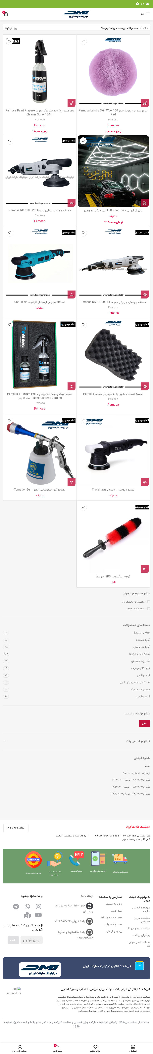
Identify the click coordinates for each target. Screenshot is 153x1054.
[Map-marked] (27, 915)
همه (147, 766)
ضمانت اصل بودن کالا (139, 944)
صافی (144, 723)
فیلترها (9, 28)
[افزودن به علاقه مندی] (83, 41)
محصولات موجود (136, 609)
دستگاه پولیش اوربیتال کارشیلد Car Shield (39, 302)
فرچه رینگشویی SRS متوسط (113, 577)
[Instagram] (38, 906)
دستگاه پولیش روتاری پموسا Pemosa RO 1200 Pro (40, 210)
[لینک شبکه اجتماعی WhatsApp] (142, 4)
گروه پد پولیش (141, 647)
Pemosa (113, 120)
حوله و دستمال (141, 633)
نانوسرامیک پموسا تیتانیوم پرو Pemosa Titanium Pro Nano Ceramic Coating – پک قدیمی (39, 396)
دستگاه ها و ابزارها (139, 654)
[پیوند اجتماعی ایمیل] (147, 4)
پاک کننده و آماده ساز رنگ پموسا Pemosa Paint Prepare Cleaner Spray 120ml (40, 113)
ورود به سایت (114, 904)
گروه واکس (143, 675)
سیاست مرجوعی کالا (138, 928)
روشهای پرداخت (140, 935)
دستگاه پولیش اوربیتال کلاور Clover (113, 490)
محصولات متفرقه (140, 690)
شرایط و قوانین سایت (141, 909)
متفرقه (113, 216)
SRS (113, 582)
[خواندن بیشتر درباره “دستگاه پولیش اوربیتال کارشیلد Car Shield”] (72, 294)
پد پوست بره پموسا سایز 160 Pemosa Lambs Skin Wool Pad (113, 113)
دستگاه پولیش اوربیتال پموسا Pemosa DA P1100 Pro (113, 302)
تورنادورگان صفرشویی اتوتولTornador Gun (40, 490)
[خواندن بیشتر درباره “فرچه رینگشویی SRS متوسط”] (145, 569)
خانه (145, 28)
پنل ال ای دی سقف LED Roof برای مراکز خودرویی (113, 210)
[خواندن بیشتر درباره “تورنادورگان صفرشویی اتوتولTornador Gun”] (72, 482)
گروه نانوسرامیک (140, 668)
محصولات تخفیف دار (134, 602)
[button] (145, 103)
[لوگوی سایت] (76, 14)
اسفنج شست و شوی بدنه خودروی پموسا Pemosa (113, 394)
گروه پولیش (143, 696)
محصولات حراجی (113, 924)
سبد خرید (117, 911)
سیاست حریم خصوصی (142, 920)
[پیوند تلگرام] (137, 4)
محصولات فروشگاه (112, 918)
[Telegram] (16, 906)
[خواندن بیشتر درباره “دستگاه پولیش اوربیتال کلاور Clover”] (145, 482)
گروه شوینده (143, 640)
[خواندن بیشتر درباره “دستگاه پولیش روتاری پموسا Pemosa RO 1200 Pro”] (72, 203)
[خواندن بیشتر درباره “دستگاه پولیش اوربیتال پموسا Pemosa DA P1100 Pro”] (145, 294)
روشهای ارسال (114, 931)
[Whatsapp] (27, 906)
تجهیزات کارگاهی (140, 661)
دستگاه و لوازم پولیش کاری (135, 682)
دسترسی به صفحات (110, 897)
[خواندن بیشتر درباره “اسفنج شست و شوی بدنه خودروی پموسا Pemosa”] (145, 386)
